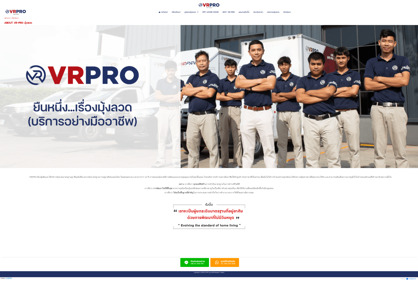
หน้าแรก (7, 18)
